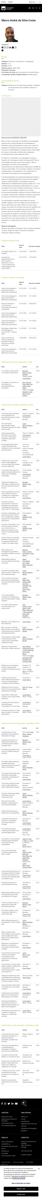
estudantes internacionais (9, 1146)
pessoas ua (5, 1151)
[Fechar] (39, 1169)
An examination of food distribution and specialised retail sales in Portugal (9, 734)
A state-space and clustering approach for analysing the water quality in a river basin (10, 995)
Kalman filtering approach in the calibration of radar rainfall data (10, 922)
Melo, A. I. (27, 841)
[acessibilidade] (29, 8)
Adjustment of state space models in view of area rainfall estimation (10, 696)
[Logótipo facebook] (2, 1104)
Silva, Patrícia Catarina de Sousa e (28, 648)
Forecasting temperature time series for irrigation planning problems (10, 751)
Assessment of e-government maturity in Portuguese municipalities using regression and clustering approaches (10, 956)
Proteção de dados (5, 1162)
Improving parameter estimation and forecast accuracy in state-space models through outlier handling (8, 436)
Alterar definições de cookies (21, 1183)
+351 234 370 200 (26, 1151)
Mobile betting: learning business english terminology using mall (10, 561)
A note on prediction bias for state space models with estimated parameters (10, 904)
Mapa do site (4, 1164)
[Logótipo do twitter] (9, 1104)
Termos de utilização (18, 1162)
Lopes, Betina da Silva (27, 854)
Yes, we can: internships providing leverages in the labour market (9, 852)
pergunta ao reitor (6, 1116)
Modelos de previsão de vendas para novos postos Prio (9, 1082)
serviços (23, 1126)
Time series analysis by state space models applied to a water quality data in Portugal (10, 785)
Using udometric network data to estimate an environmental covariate (10, 987)
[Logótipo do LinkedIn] (12, 1104)
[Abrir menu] (40, 8)
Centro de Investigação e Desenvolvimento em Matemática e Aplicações (9, 290)
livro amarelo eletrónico (8, 1125)
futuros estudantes (7, 1141)
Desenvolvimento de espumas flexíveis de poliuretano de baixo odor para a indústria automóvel (7, 341)
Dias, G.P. (25, 687)
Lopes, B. (25, 839)
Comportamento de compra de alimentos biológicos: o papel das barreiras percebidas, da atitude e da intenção (10, 1037)
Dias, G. (29, 846)
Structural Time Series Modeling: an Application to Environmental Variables (9, 803)
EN (33, 8)
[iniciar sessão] (40, 2)
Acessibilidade (29, 1162)
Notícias (3, 2)
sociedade (4, 1153)
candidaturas (25, 1121)
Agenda (10, 2)
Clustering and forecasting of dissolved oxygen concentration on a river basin (10, 704)
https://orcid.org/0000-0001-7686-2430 (13, 137)
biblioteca (24, 1131)
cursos (23, 1119)
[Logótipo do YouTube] (16, 1104)
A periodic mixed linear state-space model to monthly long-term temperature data (10, 572)
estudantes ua (5, 1144)
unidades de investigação (29, 1128)
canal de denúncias (7, 1123)
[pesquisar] (36, 8)
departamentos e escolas (29, 1124)
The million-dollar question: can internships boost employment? (9, 606)
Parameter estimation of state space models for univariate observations (10, 712)
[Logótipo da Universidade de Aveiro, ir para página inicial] (7, 8)
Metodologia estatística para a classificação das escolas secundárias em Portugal (10, 894)
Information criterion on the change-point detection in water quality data (9, 912)
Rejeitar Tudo (21, 1188)
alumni (3, 1148)
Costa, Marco (26, 378)
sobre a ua (24, 1116)
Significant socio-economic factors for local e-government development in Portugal (10, 689)
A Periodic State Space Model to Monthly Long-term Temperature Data (10, 795)
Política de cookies (19, 1178)
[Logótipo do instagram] (5, 1104)
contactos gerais (26, 1154)
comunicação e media (8, 1155)
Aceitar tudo (21, 1194)
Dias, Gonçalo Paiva (27, 587)
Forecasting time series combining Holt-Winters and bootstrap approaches (10, 830)
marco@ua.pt (4, 44)
